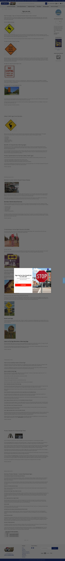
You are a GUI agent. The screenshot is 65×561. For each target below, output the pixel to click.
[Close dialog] (48, 269)
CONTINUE (23, 285)
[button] (64, 280)
